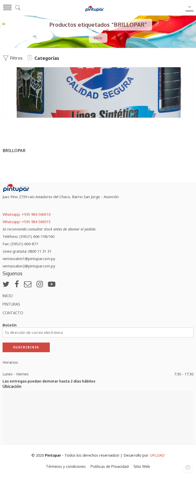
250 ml (17, 94)
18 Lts (17, 78)
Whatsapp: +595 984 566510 (27, 214)
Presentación (14, 71)
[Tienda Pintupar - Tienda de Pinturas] (94, 8)
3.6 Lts (17, 86)
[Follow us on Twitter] (6, 284)
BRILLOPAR (14, 150)
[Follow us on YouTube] (51, 284)
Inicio (98, 37)
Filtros (15, 58)
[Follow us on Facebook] (17, 284)
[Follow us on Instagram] (39, 284)
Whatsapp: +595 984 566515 (27, 221)
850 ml (17, 102)
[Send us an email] (27, 284)
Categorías (46, 58)
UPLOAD (157, 455)
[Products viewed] (187, 467)
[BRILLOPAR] (98, 92)
